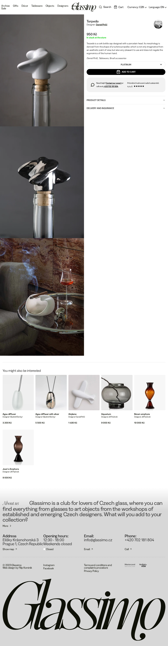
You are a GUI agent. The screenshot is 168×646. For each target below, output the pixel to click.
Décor (24, 5)
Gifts (15, 5)
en (156, 7)
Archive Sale (5, 7)
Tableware (36, 5)
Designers (62, 5)
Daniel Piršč (101, 24)
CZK (136, 7)
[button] (119, 7)
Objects (50, 5)
